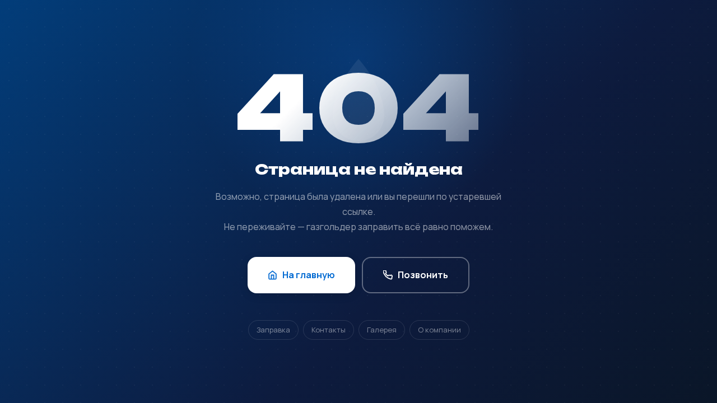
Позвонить (423, 275)
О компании (439, 330)
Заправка (273, 330)
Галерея (382, 330)
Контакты (328, 330)
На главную (308, 275)
